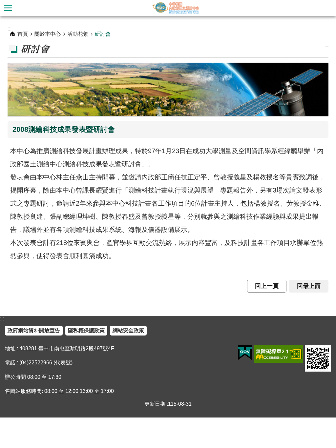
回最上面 (309, 286)
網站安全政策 (128, 330)
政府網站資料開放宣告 (34, 330)
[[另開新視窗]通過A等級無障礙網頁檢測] (278, 354)
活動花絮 (77, 34)
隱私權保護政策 (86, 330)
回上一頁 (267, 286)
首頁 (22, 34)
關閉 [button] (8, 8)
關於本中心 (47, 34)
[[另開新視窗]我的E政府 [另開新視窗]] (245, 352)
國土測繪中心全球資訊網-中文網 (176, 8)
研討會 (103, 34)
